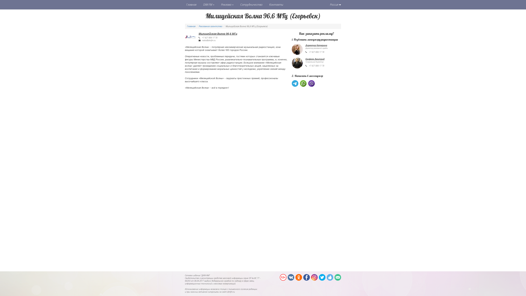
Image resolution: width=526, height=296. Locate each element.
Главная (191, 4)
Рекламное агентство (210, 26)
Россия (334, 4)
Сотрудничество (251, 4)
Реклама (226, 4)
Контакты (276, 4)
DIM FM (208, 4)
